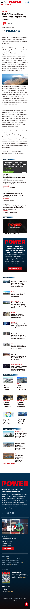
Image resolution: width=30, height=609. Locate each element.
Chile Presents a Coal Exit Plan (22, 387)
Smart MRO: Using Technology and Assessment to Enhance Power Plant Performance (13, 195)
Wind (12, 291)
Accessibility (15, 564)
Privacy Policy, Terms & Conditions (10, 560)
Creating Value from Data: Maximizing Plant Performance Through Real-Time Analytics (14, 177)
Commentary (14, 322)
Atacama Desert (6, 153)
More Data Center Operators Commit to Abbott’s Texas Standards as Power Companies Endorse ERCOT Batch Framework (18, 337)
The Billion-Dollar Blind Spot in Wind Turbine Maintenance (18, 294)
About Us (19, 559)
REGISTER (5, 186)
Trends (13, 353)
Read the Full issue (8, 463)
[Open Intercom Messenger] (26, 604)
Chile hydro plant (15, 151)
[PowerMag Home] (15, 2)
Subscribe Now (14, 268)
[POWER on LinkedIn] (13, 513)
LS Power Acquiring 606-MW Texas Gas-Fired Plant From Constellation (18, 346)
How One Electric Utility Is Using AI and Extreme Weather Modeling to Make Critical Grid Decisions (14, 207)
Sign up (9, 591)
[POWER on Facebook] (8, 513)
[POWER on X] (11, 513)
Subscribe (23, 577)
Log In (25, 2)
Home (2, 5)
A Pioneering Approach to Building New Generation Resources (19, 458)
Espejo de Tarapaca (18, 153)
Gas (12, 343)
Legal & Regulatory (16, 364)
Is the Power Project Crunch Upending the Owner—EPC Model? (21, 435)
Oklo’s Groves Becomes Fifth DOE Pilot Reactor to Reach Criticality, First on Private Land (18, 357)
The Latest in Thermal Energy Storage (22, 422)
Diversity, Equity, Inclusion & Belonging (12, 562)
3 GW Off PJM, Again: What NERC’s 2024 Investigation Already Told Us (19, 325)
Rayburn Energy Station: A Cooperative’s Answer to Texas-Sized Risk (20, 447)
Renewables (8, 5)
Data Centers (15, 280)
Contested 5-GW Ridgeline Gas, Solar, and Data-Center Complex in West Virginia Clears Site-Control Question (19, 285)
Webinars (7, 159)
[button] (2, 2)
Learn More (7, 549)
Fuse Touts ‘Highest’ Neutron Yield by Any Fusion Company (17, 315)
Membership (11, 559)
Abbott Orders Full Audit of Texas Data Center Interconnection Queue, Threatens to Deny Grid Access (19, 369)
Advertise (4, 559)
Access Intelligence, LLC (14, 598)
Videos (6, 217)
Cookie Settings (6, 564)
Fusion (13, 312)
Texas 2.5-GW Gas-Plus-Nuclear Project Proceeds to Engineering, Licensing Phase (18, 305)
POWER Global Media (11, 234)
